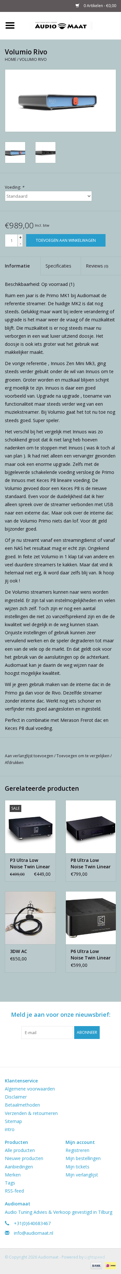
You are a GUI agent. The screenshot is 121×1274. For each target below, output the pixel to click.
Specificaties (58, 266)
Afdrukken (14, 762)
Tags (10, 1183)
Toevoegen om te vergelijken (83, 756)
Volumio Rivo (33, 59)
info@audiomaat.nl (33, 1233)
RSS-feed (14, 1191)
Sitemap (13, 1121)
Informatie (17, 266)
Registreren (77, 1150)
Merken (13, 1175)
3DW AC (18, 951)
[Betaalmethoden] (95, 1265)
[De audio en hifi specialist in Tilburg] (71, 25)
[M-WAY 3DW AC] (30, 917)
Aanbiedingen (19, 1167)
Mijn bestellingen (83, 1158)
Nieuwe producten (24, 1158)
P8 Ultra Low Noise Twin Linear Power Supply (91, 863)
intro (10, 1129)
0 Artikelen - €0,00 (99, 5)
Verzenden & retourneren (31, 1113)
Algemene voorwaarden (30, 1089)
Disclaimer (16, 1097)
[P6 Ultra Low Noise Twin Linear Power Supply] (91, 917)
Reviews (97, 266)
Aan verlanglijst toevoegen (29, 756)
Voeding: (14, 187)
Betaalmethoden (22, 1105)
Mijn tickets (77, 1167)
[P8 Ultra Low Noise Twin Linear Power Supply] (91, 826)
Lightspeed (95, 1257)
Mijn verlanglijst (82, 1175)
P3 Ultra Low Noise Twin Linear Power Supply (30, 863)
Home (10, 59)
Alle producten (20, 1150)
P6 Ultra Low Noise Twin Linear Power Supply (91, 954)
